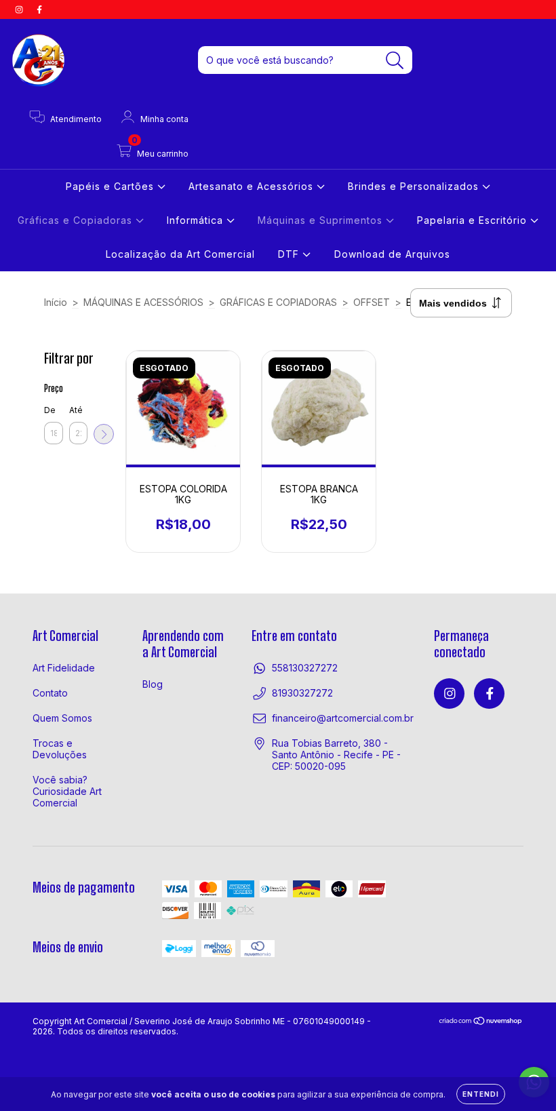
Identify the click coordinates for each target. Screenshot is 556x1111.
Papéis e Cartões (111, 186)
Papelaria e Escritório (473, 220)
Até (76, 410)
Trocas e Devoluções (60, 748)
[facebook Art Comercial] (39, 9)
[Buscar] (395, 61)
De (50, 410)
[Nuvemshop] (481, 1022)
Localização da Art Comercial (180, 254)
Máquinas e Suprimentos (322, 220)
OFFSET (371, 302)
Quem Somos (62, 718)
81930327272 (302, 693)
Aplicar (104, 434)
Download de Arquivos (392, 254)
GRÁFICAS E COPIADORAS (278, 302)
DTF (290, 254)
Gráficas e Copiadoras (77, 220)
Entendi (480, 1094)
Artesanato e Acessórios (252, 186)
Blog (152, 684)
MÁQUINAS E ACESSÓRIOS (143, 302)
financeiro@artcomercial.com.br (343, 718)
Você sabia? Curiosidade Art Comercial (67, 791)
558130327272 (305, 668)
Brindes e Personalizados (415, 186)
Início (55, 302)
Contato (50, 693)
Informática (196, 220)
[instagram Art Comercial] (20, 9)
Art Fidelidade (64, 668)
